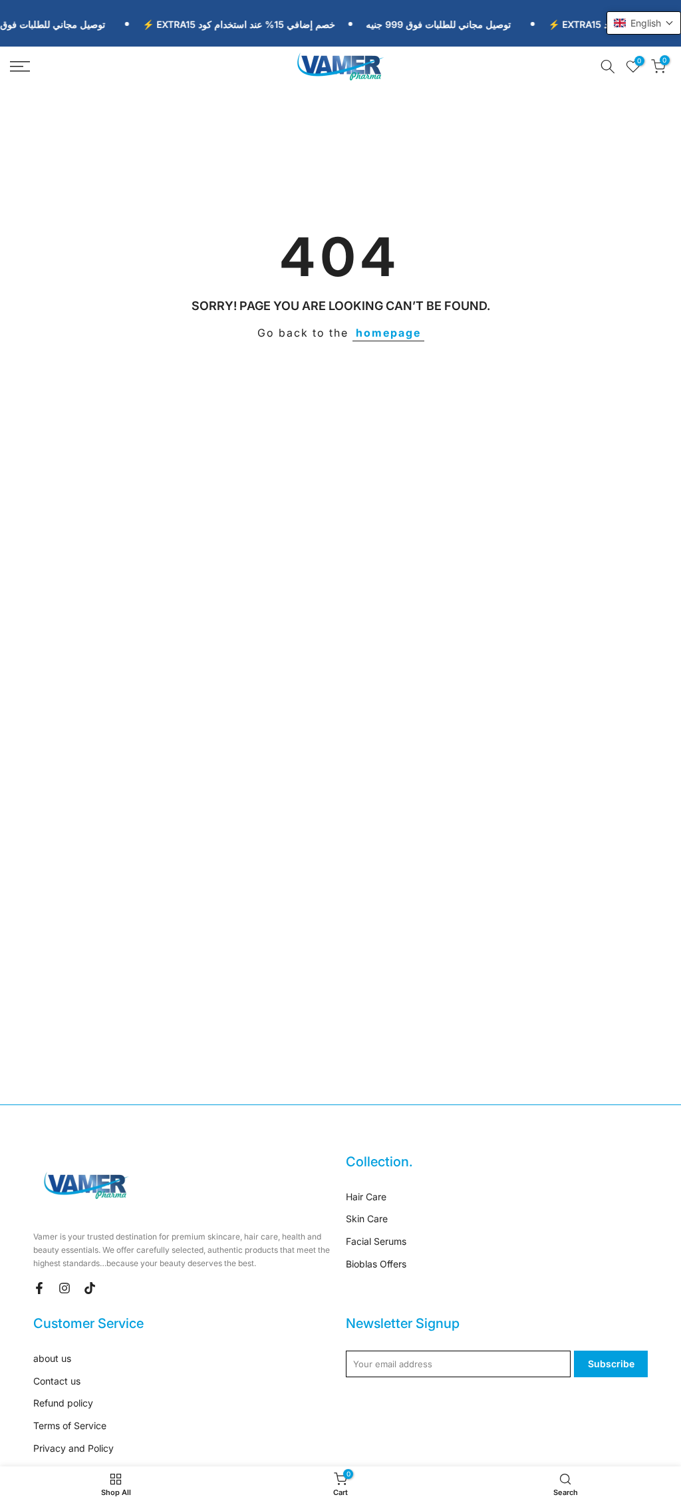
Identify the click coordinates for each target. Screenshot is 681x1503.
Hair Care (366, 1196)
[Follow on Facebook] (39, 1288)
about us (52, 1358)
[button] (643, 23)
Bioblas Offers (376, 1263)
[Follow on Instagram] (64, 1288)
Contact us (56, 1381)
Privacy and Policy (73, 1448)
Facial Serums (376, 1241)
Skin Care (367, 1218)
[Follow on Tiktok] (90, 1288)
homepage (388, 332)
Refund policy (63, 1403)
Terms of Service (69, 1425)
